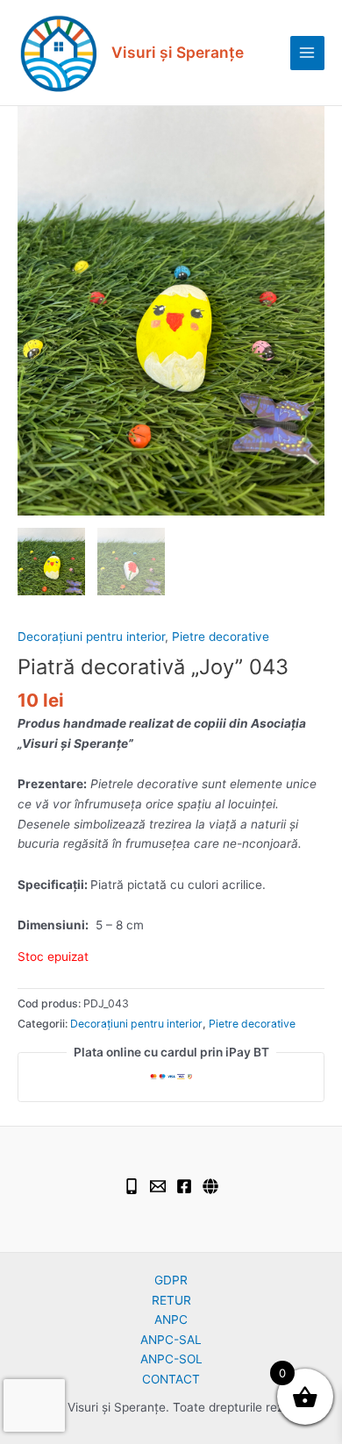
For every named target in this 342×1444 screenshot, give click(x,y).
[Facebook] (184, 1186)
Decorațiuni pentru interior (91, 637)
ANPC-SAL (171, 1340)
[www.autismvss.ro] (210, 1186)
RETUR (171, 1300)
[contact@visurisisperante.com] (158, 1186)
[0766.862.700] (131, 1186)
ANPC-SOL (171, 1359)
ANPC (171, 1319)
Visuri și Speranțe (177, 52)
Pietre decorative (220, 637)
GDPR (171, 1280)
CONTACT (171, 1379)
